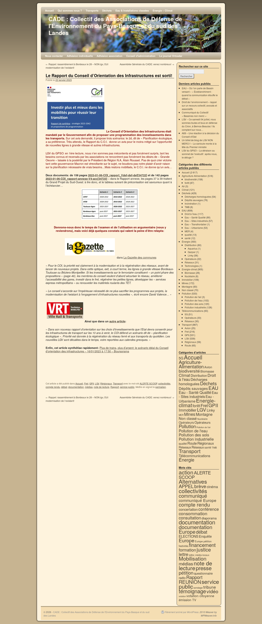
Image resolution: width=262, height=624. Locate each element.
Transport (118, 383)
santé (187, 238)
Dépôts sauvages (194, 200)
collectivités (164, 383)
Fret (86, 383)
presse (204, 568)
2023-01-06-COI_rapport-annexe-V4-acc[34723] (76, 179)
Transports (92, 10)
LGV (97, 383)
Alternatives (193, 481)
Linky (190, 255)
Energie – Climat (162, 10)
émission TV (187, 599)
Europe (186, 540)
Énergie (186, 241)
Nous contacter (54, 56)
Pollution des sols (194, 303)
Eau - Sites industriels (198, 394)
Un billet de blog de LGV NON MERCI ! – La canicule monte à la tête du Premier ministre (199, 143)
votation (182, 596)
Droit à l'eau (191, 213)
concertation (188, 509)
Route (188, 345)
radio (182, 577)
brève (200, 486)
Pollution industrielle (195, 307)
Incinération (191, 203)
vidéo (212, 591)
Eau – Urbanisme (194, 227)
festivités (183, 546)
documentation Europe (195, 529)
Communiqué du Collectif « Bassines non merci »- (195, 114)
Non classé (188, 290)
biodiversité (191, 179)
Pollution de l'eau (194, 300)
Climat (185, 189)
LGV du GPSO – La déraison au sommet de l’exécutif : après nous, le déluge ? (199, 154)
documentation (76, 387)
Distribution (191, 245)
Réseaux (189, 262)
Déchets (107, 10)
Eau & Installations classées (132, 10)
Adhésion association (109, 56)
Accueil (49, 10)
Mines (185, 283)
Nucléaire (190, 276)
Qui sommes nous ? (70, 10)
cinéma (212, 486)
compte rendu (53, 387)
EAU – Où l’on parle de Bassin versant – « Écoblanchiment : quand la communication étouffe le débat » (200, 93)
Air (183, 186)
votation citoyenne (200, 595)
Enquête (205, 536)
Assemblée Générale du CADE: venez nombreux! (147, 64)
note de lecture (101, 387)
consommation (193, 513)
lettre (183, 554)
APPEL (186, 486)
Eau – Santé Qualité (195, 217)
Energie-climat (189, 269)
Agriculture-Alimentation (194, 175)
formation (187, 550)
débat (64, 387)
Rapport (114, 387)
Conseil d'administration (140, 56)
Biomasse (190, 272)
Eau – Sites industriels (196, 220)
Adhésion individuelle (80, 56)
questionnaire (203, 573)
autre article (117, 321)
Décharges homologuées (198, 196)
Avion (188, 328)
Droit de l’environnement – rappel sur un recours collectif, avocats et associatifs (199, 105)
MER (187, 231)
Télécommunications (192, 310)
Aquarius (192, 248)
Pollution (186, 293)
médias (89, 387)
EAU (184, 210)
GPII (91, 383)
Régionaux (106, 383)
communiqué (193, 495)
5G (186, 314)
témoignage (192, 591)
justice (204, 549)
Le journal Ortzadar (170, 56)
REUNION (190, 581)
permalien (160, 387)
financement (202, 544)
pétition (186, 572)
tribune (209, 587)
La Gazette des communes (140, 257)
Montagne (187, 286)
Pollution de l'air (193, 297)
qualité (188, 234)
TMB (187, 207)
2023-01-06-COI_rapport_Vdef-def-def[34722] (117, 175)
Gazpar (191, 252)
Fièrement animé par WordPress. (182, 612)
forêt (187, 182)
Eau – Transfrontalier (195, 224)
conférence (208, 509)
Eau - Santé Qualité (195, 392)
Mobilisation (192, 558)
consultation (190, 518)
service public (127, 387)
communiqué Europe (197, 500)
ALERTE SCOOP (148, 383)
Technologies (192, 265)
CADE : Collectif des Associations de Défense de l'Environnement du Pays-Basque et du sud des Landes (115, 26)
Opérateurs (190, 258)
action (186, 472)
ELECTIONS (188, 536)
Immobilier (187, 279)
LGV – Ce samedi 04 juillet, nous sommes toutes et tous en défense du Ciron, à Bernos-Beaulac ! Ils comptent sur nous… (199, 124)
